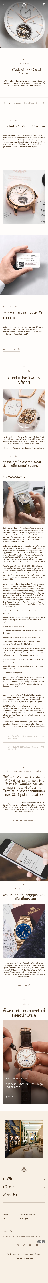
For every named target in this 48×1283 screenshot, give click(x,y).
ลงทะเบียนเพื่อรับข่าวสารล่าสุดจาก (15, 1236)
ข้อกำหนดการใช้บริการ (33, 1254)
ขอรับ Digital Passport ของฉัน (24, 820)
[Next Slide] (43, 103)
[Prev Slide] (4, 103)
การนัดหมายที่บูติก (27, 1214)
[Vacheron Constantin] (24, 4)
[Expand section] (44, 1178)
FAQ (4, 1219)
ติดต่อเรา (13, 1151)
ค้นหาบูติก (24, 1219)
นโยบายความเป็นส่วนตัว (24, 1258)
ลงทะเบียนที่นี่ (24, 985)
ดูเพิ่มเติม (10, 1097)
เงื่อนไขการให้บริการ (14, 1254)
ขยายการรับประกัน (11, 349)
